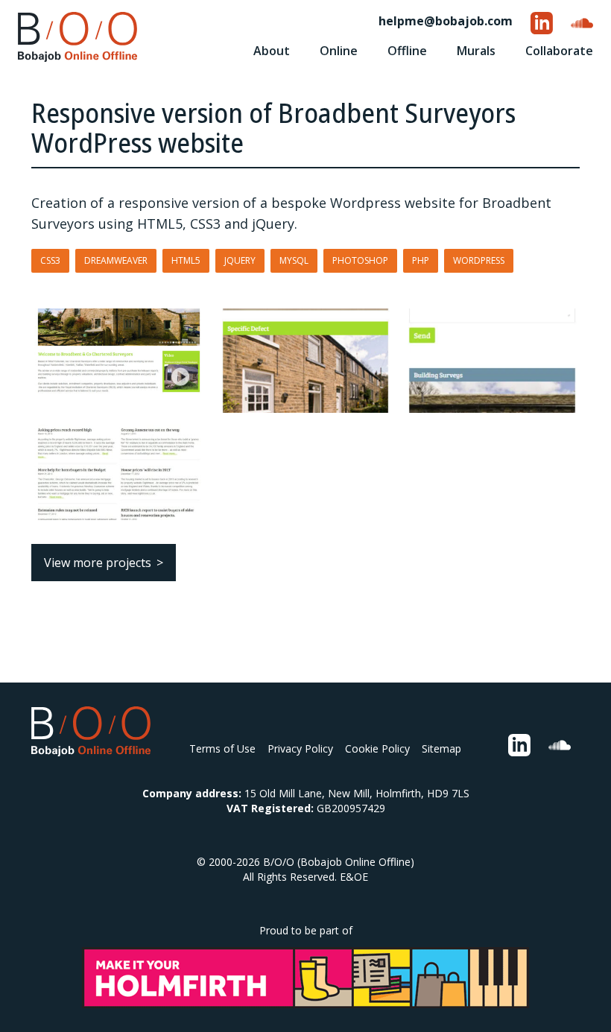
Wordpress (478, 260)
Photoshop (360, 260)
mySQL (293, 260)
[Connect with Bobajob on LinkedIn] (542, 23)
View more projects (97, 562)
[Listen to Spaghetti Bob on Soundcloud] (582, 23)
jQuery (240, 260)
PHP (420, 260)
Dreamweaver (116, 260)
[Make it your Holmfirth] (305, 977)
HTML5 (185, 260)
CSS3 (50, 260)
